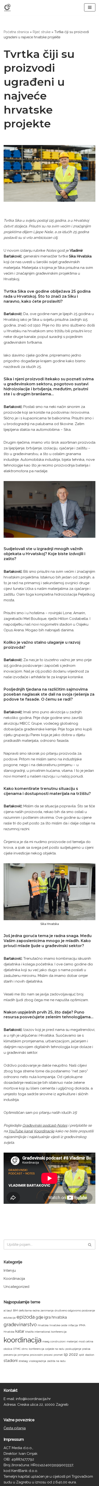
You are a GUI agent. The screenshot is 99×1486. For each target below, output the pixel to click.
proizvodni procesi (41, 1354)
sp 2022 (71, 1354)
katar (19, 1331)
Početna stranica (16, 32)
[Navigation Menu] (89, 7)
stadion (89, 1354)
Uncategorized (16, 1287)
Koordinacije (44, 1131)
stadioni (11, 1360)
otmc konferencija (33, 1348)
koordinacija (22, 1340)
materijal (72, 1341)
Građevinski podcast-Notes (44, 1125)
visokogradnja (37, 1361)
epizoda (26, 1317)
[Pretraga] (90, 1245)
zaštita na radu (56, 1361)
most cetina (86, 1341)
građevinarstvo (20, 1324)
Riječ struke (41, 32)
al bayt (8, 1310)
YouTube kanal (20, 1131)
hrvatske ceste (58, 1325)
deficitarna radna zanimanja (36, 1310)
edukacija (10, 1317)
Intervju (10, 1270)
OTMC (17, 1348)
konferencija (59, 1331)
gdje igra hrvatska (51, 1317)
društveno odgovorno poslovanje (75, 1310)
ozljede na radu (54, 1348)
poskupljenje (73, 1348)
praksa (86, 1348)
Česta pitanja (15, 1428)
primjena (23, 1354)
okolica (8, 1348)
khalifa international (37, 1331)
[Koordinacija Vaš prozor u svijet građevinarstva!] (7, 7)
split (81, 1354)
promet (58, 1354)
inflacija (73, 1325)
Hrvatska (43, 1325)
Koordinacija (14, 1278)
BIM (15, 1310)
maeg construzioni (54, 1341)
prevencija (10, 1354)
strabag (23, 1361)
